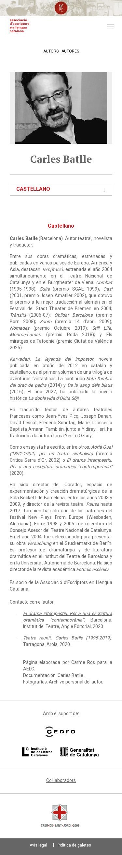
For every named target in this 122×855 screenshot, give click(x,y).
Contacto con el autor (32, 602)
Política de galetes (74, 845)
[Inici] (19, 25)
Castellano (33, 189)
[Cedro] (60, 732)
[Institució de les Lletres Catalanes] (60, 752)
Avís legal (38, 845)
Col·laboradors (61, 780)
